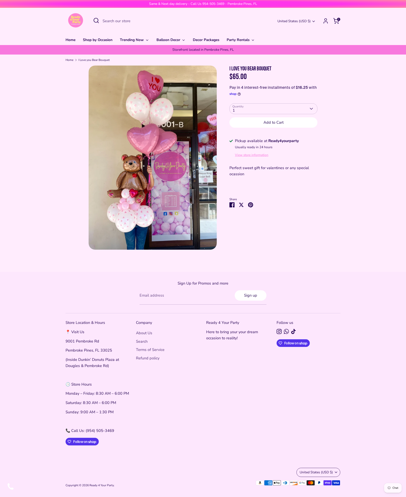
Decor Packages (206, 39)
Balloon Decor (168, 39)
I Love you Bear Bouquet (94, 60)
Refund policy (147, 358)
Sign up (250, 295)
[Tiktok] (293, 331)
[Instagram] (279, 331)
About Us (144, 332)
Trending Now (132, 39)
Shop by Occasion (97, 39)
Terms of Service (150, 349)
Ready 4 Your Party (101, 485)
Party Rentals (239, 39)
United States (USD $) (294, 21)
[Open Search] (96, 20)
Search (142, 341)
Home (70, 39)
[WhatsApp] (286, 331)
